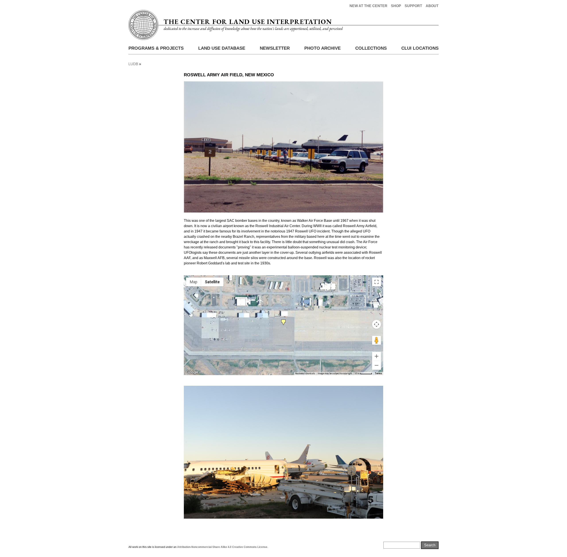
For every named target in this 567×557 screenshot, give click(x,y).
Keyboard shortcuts (305, 373)
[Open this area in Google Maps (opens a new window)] (192, 372)
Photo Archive (322, 48)
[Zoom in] (376, 356)
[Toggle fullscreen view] (376, 282)
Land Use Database (221, 48)
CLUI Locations (420, 48)
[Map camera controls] (376, 324)
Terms (378, 373)
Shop (396, 6)
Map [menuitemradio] (193, 281)
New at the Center (368, 6)
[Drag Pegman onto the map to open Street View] (376, 340)
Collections (371, 48)
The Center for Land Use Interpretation (248, 21)
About (432, 6)
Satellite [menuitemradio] (212, 281)
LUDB (133, 64)
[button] (283, 321)
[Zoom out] (376, 365)
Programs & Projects (156, 48)
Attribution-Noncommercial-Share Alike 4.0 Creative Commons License (222, 547)
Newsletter (275, 48)
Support (413, 6)
